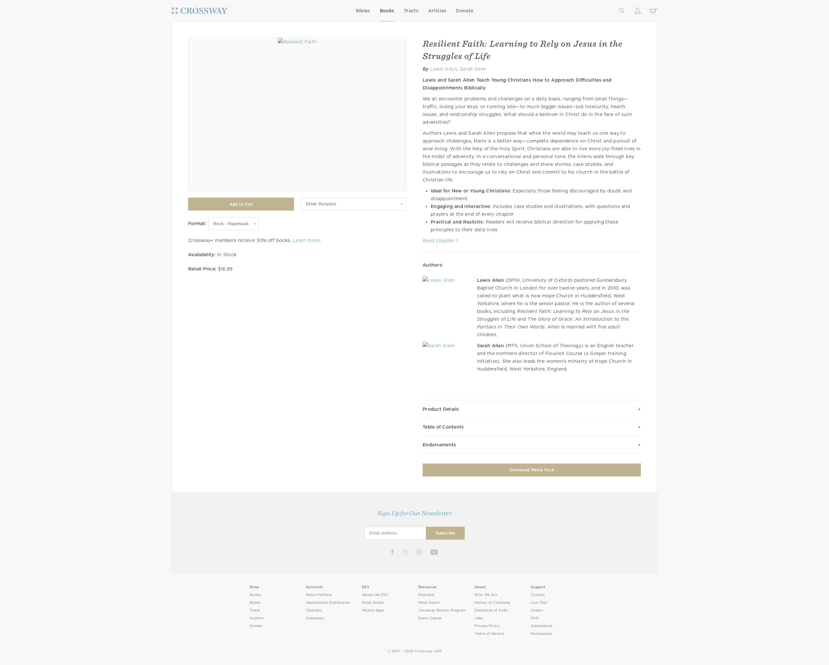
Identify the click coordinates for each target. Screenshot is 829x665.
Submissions (541, 626)
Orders (537, 610)
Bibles (363, 10)
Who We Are (485, 595)
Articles (437, 10)
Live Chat (539, 603)
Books (387, 10)
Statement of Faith (490, 610)
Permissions (541, 634)
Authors (256, 618)
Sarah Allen (473, 69)
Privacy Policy (487, 626)
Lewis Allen (443, 69)
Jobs (478, 618)
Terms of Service (489, 634)
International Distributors (328, 603)
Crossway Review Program (442, 610)
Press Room (428, 603)
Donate (464, 10)
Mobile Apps (373, 610)
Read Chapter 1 (440, 240)
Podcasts (426, 595)
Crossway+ (315, 618)
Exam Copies (430, 618)
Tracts (411, 10)
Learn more (306, 240)
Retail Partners (319, 595)
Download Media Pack (531, 469)
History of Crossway (492, 603)
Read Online (373, 603)
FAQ (535, 618)
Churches (314, 610)
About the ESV (375, 595)
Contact (538, 595)
